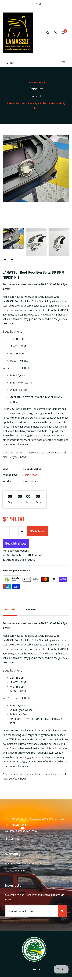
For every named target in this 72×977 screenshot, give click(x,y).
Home (33, 96)
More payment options (16, 550)
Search (36, 969)
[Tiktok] (35, 4)
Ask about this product (20, 559)
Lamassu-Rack (30, 481)
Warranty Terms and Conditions (23, 863)
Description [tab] (10, 609)
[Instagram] (39, 4)
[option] (36, 168)
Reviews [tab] (31, 609)
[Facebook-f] (32, 4)
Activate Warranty (15, 870)
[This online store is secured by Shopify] (12, 578)
